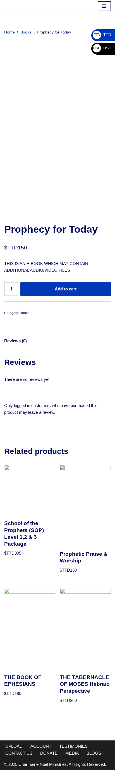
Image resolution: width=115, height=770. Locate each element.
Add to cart (65, 290)
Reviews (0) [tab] (15, 342)
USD (102, 48)
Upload (14, 746)
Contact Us (18, 753)
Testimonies (73, 746)
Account (40, 746)
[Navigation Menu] (104, 6)
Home (9, 33)
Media (72, 753)
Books (25, 33)
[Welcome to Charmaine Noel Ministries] (21, 6)
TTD (102, 34)
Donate (49, 753)
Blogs (94, 753)
